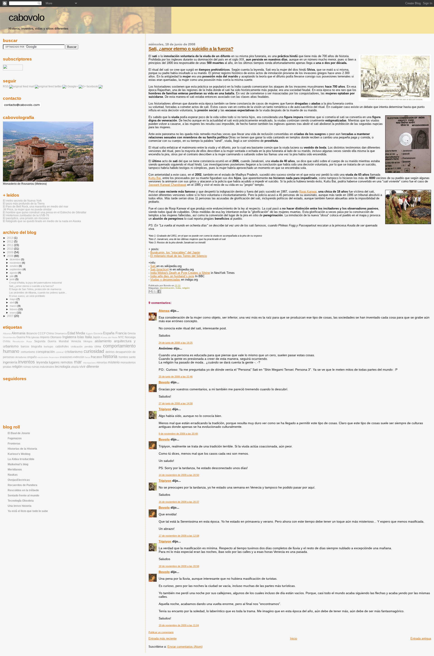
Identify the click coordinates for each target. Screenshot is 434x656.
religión (186, 288)
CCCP (42, 333)
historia (110, 356)
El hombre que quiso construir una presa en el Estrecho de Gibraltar (44, 212)
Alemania (18, 333)
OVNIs (6, 341)
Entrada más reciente (163, 638)
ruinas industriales (43, 366)
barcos (25, 346)
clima (97, 346)
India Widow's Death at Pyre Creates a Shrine (180, 272)
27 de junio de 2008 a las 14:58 (176, 403)
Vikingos (87, 341)
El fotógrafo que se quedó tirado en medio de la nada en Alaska (42, 221)
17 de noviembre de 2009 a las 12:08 (179, 535)
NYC (121, 337)
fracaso (96, 357)
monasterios (128, 362)
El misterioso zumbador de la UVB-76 (26, 215)
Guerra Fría (24, 337)
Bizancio (31, 333)
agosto (14, 272)
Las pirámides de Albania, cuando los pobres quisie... (38, 292)
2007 (10, 315)
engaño (32, 357)
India (178, 288)
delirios (110, 352)
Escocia (98, 333)
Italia (88, 337)
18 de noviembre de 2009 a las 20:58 (179, 566)
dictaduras (21, 357)
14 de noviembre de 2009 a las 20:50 (179, 475)
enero (13, 312)
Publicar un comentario (161, 632)
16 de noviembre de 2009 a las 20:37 (179, 501)
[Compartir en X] (155, 291)
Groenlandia (9, 337)
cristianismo (74, 352)
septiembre (16, 269)
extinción (78, 357)
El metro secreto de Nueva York (22, 200)
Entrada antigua (420, 638)
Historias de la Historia (22, 448)
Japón (96, 337)
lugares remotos (61, 362)
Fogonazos (15, 438)
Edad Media (76, 333)
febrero (14, 309)
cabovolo (26, 17)
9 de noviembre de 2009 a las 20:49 (178, 433)
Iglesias (35, 337)
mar (78, 361)
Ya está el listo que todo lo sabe (28, 510)
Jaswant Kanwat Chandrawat (167, 184)
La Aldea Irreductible (21, 459)
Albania (7, 333)
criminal (60, 352)
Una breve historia (19, 505)
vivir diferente (89, 366)
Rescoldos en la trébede (23, 490)
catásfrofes (62, 346)
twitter (58, 86)
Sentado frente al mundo (23, 495)
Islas (80, 337)
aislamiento (103, 341)
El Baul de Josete (19, 433)
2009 (10, 252)
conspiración (45, 352)
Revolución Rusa (22, 341)
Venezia (76, 341)
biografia (36, 346)
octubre (14, 266)
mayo (13, 299)
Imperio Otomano (50, 337)
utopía (75, 366)
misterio (114, 362)
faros (87, 357)
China (50, 333)
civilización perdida (82, 346)
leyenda (42, 362)
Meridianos (15, 469)
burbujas (48, 346)
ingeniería (10, 362)
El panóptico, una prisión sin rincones (26, 218)
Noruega (130, 337)
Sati (153, 266)
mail (31, 86)
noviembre (16, 262)
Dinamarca (61, 333)
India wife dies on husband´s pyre (172, 276)
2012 (10, 241)
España (108, 333)
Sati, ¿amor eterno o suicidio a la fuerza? (191, 48)
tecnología (62, 366)
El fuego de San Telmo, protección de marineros (35, 289)
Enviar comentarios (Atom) (185, 646)
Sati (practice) (159, 269)
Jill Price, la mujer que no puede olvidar (27, 209)
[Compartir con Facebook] (159, 291)
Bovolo (164, 382)
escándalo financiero (48, 357)
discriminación (167, 288)
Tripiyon (165, 409)
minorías (102, 362)
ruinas (27, 366)
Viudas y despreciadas (165, 279)
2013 (10, 237)
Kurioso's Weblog (19, 453)
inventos (26, 361)
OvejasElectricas (19, 479)
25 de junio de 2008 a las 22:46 (176, 376)
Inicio (293, 638)
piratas (7, 366)
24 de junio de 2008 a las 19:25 (176, 342)
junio (12, 279)
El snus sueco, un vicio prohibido (27, 296)
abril (12, 302)
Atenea (164, 310)
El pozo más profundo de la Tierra (24, 203)
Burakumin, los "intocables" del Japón (175, 252)
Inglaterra (69, 337)
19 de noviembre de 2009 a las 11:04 (179, 625)
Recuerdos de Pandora (22, 485)
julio (12, 276)
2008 (10, 255)
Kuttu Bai (155, 178)
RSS (6, 86)
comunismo (28, 352)
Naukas (13, 474)
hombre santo (127, 357)
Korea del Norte (109, 337)
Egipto (89, 333)
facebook (92, 86)
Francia (121, 333)
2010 (10, 248)
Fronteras (14, 443)
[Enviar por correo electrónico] (150, 291)
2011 (10, 245)
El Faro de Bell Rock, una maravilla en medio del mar (35, 206)
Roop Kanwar (307, 191)
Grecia (131, 333)
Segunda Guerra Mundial (51, 341)
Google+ (72, 86)
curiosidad (94, 351)
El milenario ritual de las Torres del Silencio (178, 256)
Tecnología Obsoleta (21, 500)
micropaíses (89, 362)
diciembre (15, 259)
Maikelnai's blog (18, 464)
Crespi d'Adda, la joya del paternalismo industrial (35, 282)
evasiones (66, 357)
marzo (13, 306)
